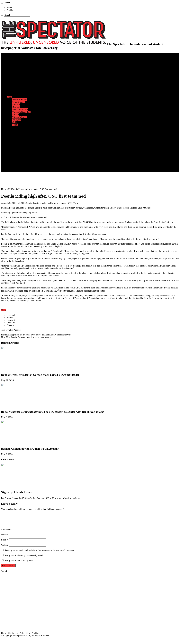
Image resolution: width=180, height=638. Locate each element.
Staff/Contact (12, 157)
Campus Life (12, 81)
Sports (9, 97)
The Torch (11, 152)
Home (9, 7)
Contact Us (17, 160)
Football (16, 104)
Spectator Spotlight (20, 94)
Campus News (18, 87)
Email (4, 540)
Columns (16, 76)
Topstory (37, 203)
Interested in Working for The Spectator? (30, 168)
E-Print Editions (14, 56)
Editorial (16, 71)
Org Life (16, 92)
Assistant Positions (20, 165)
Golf (14, 122)
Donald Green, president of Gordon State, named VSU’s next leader (40, 374)
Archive (10, 10)
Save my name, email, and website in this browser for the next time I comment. (39, 550)
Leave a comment (59, 203)
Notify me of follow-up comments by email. (23, 555)
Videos (15, 140)
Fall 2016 (12, 189)
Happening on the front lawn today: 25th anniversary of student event (36, 334)
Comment (6, 529)
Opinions (11, 69)
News (9, 59)
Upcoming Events (15, 155)
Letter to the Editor (20, 79)
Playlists (16, 142)
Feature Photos (19, 147)
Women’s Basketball (21, 112)
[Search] (2, 3)
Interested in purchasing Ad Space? (28, 170)
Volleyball (16, 119)
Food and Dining (20, 89)
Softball (15, 114)
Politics (15, 64)
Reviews (16, 132)
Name (4, 534)
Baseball (16, 107)
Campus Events (19, 84)
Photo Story (17, 150)
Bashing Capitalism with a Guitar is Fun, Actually (30, 448)
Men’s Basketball (20, 109)
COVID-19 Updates (21, 66)
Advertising (25, 633)
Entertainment (13, 127)
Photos (10, 145)
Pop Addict (17, 135)
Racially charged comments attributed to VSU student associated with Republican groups (52, 411)
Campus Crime (19, 61)
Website (4, 545)
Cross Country (18, 102)
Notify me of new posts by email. (19, 560)
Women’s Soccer (19, 117)
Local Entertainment (21, 137)
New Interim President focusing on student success (26, 337)
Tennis (15, 125)
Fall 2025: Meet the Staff (23, 163)
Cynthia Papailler (13, 330)
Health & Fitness (19, 99)
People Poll (17, 74)
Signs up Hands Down (16, 492)
